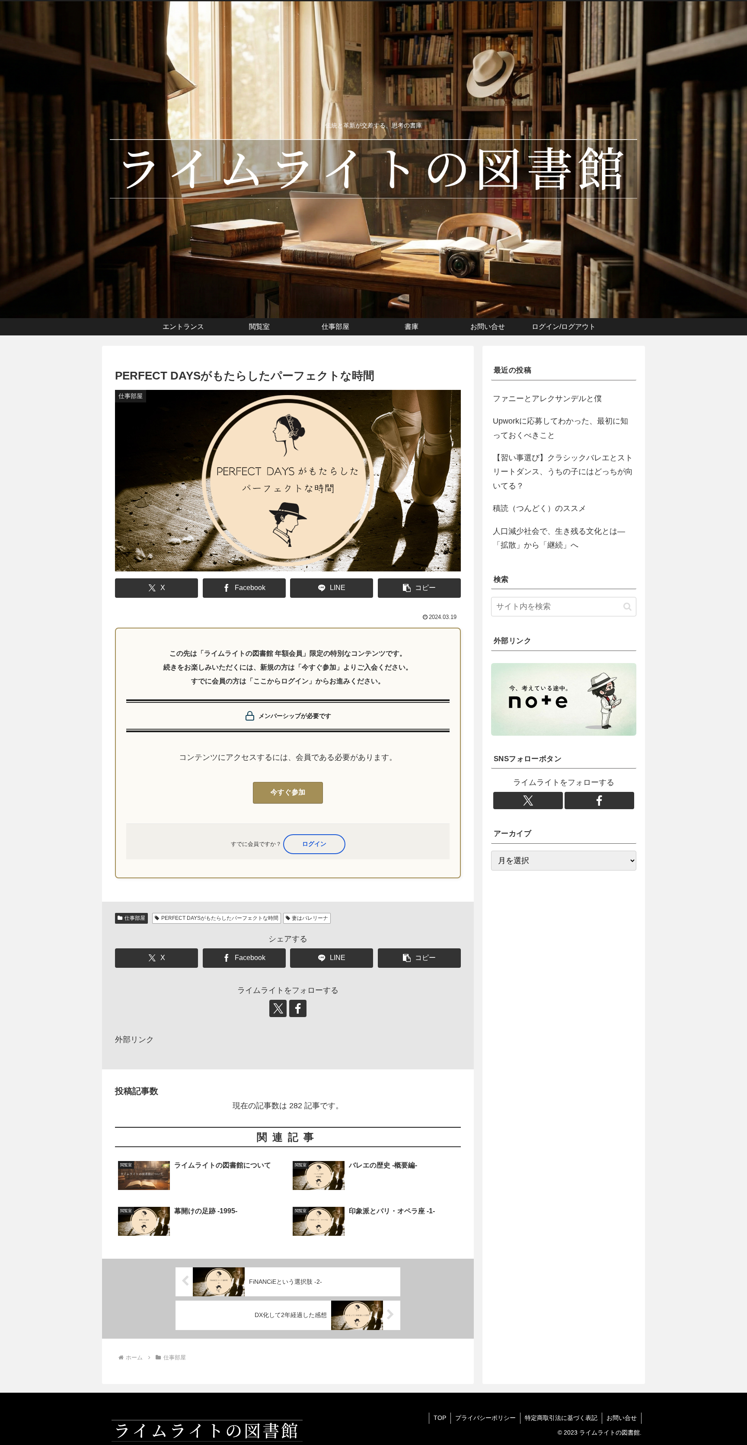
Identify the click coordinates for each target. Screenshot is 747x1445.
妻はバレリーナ (310, 918)
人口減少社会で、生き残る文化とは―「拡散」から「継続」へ (559, 538)
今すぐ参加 (288, 792)
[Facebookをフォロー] (297, 1008)
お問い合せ (622, 1417)
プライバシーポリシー (485, 1417)
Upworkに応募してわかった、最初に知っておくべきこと (560, 428)
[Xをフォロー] (278, 1008)
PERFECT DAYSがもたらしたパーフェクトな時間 (219, 918)
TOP (440, 1417)
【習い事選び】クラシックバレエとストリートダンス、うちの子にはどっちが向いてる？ (563, 471)
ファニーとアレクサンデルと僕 (547, 398)
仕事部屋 (134, 918)
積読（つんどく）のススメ (539, 508)
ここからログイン (314, 844)
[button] (419, 588)
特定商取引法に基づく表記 (561, 1417)
